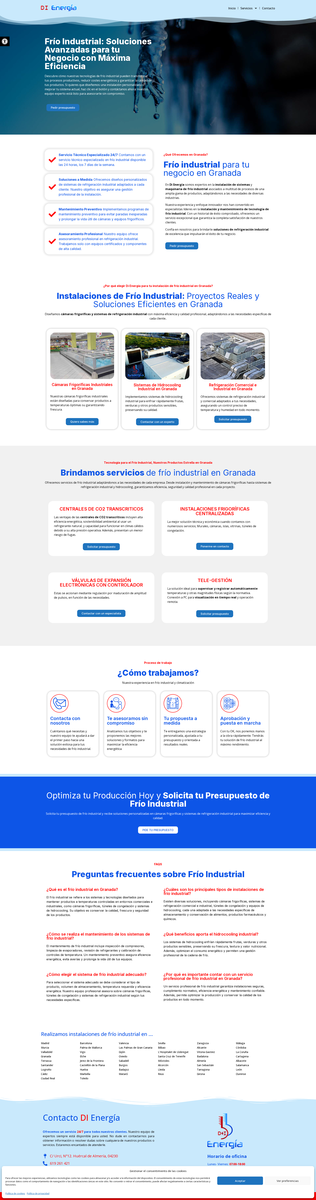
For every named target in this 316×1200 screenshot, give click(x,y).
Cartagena (242, 1056)
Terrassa (46, 1060)
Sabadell (124, 1060)
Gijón (122, 1052)
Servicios (246, 8)
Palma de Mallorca (91, 1047)
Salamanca (242, 1065)
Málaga (240, 1043)
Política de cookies (15, 1193)
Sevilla (161, 1043)
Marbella (85, 1074)
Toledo (84, 1078)
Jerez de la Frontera (92, 1060)
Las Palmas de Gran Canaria (135, 1047)
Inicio (232, 8)
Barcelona (86, 1043)
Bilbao (161, 1047)
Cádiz (44, 1074)
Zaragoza (203, 1043)
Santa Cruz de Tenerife (171, 1056)
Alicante (201, 1047)
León (239, 1069)
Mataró (123, 1074)
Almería (201, 1060)
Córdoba (241, 1047)
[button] (5, 41)
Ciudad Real (48, 1078)
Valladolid (46, 1052)
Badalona (202, 1056)
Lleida (161, 1069)
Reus (161, 1074)
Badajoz (124, 1069)
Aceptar (240, 1181)
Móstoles (163, 1060)
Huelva (84, 1069)
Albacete (241, 1060)
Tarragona (203, 1069)
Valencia (124, 1043)
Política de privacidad (38, 1193)
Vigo (82, 1052)
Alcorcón (163, 1065)
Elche (83, 1056)
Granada (46, 1056)
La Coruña (242, 1052)
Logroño (46, 1069)
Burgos (123, 1065)
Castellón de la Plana (92, 1065)
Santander (47, 1065)
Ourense (241, 1074)
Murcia (45, 1047)
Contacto (268, 8)
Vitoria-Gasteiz (206, 1052)
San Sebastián (205, 1065)
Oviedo (123, 1056)
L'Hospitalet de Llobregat (173, 1052)
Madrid (45, 1043)
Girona (201, 1074)
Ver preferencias (288, 1181)
